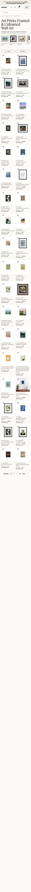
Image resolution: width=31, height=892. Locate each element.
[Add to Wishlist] (3, 56)
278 (20, 473)
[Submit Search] (3, 12)
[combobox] (15, 12)
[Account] (11, 7)
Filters (9, 51)
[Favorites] (15, 7)
